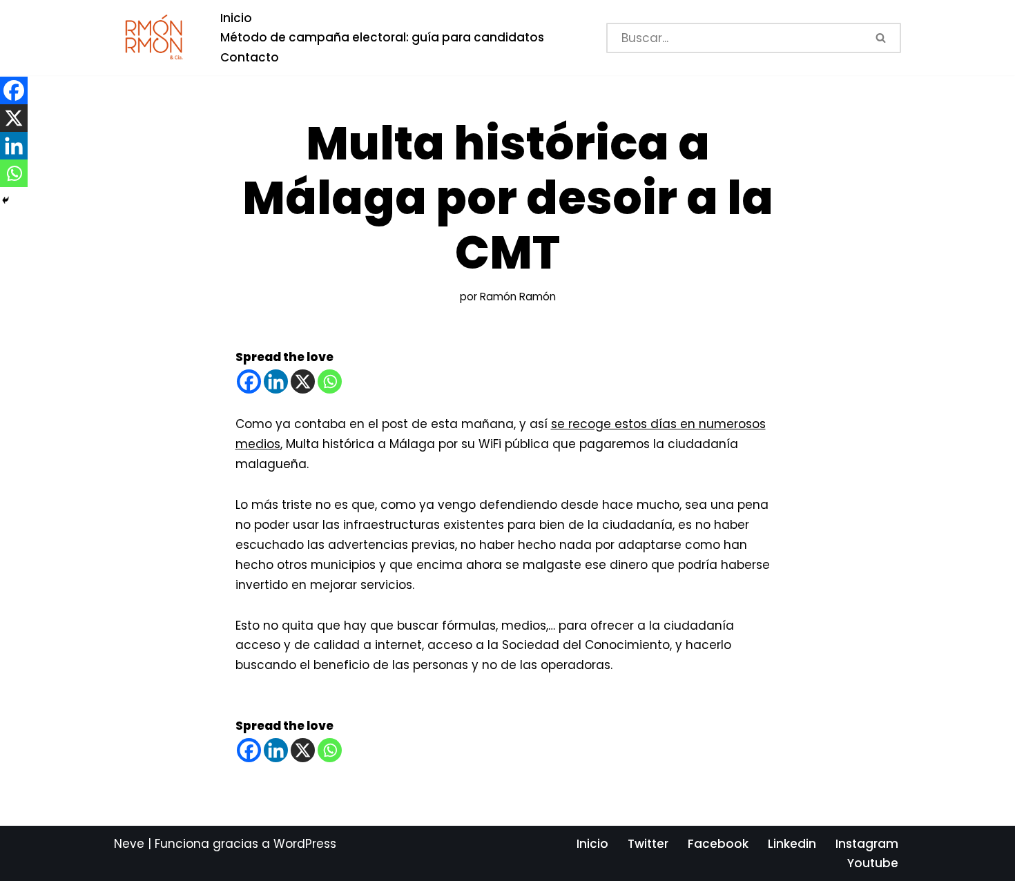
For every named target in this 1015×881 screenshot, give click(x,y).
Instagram (866, 843)
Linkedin (792, 843)
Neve (129, 843)
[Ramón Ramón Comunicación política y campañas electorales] (155, 37)
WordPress (304, 843)
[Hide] (5, 200)
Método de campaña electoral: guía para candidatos (382, 37)
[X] (303, 381)
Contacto (249, 57)
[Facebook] (249, 381)
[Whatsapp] (330, 381)
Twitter (648, 843)
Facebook (718, 843)
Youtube (872, 863)
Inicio (236, 18)
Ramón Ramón (518, 296)
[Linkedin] (276, 381)
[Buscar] (882, 38)
